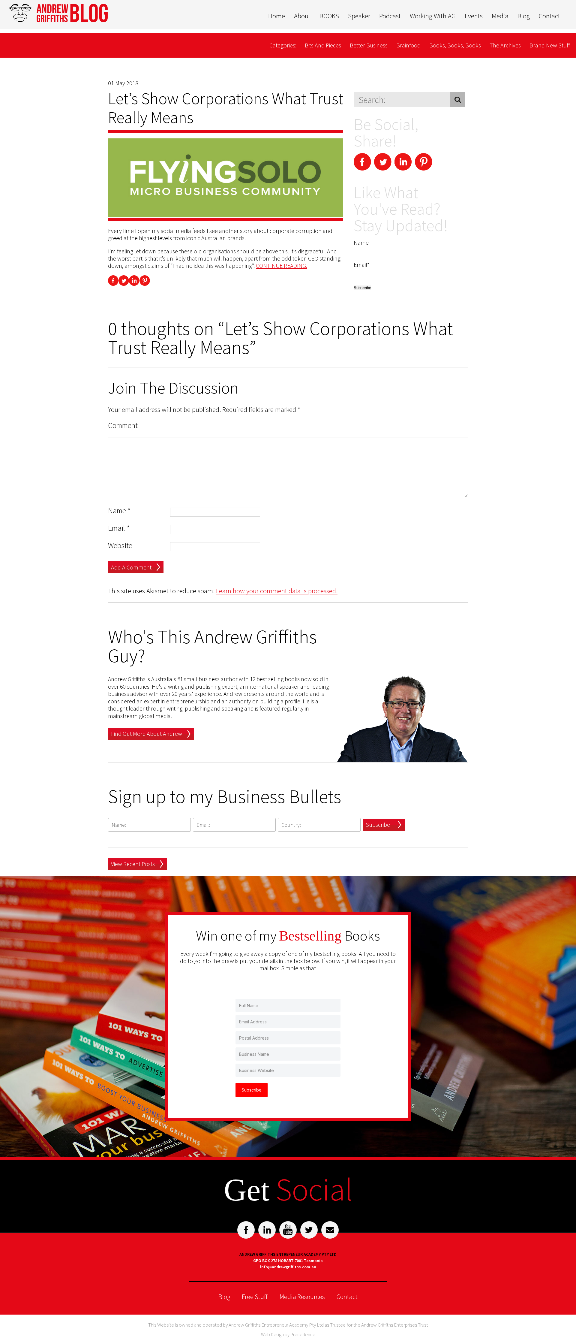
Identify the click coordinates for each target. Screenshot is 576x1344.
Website (120, 545)
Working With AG (433, 16)
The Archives (505, 45)
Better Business (369, 45)
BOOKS (329, 16)
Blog (524, 16)
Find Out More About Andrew (146, 733)
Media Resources (302, 1296)
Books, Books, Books (455, 45)
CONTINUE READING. (281, 265)
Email (119, 528)
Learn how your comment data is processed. (277, 590)
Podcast (390, 16)
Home (276, 16)
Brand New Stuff (550, 45)
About (302, 16)
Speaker (359, 16)
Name (119, 510)
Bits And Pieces (323, 45)
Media (500, 16)
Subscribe (378, 824)
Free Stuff (255, 1296)
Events (474, 16)
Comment (123, 425)
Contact (549, 16)
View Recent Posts (133, 864)
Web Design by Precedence (288, 1334)
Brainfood (408, 45)
